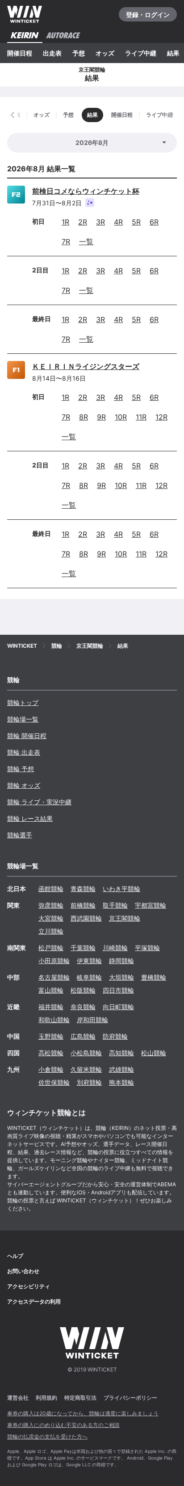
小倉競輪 (50, 1069)
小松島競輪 (86, 1053)
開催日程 (19, 53)
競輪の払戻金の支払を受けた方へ (47, 1436)
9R (101, 416)
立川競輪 (50, 931)
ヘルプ (15, 1255)
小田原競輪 (54, 960)
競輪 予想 (20, 769)
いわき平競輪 (121, 888)
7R (66, 241)
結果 (173, 53)
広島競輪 (83, 1036)
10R (121, 416)
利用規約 (46, 1397)
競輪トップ (22, 702)
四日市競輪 (118, 990)
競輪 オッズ (23, 785)
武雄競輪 (121, 1069)
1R (65, 221)
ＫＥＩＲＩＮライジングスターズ (85, 366)
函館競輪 (50, 888)
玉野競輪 (50, 1036)
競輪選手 (19, 835)
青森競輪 (83, 888)
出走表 (52, 53)
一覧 (86, 241)
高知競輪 (121, 1053)
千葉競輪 (83, 947)
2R (82, 221)
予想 (78, 53)
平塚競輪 (147, 947)
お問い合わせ (23, 1271)
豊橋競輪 (153, 977)
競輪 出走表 (23, 752)
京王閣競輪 (124, 918)
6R (154, 221)
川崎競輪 (115, 947)
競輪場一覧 (22, 719)
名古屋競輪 (54, 977)
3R (100, 221)
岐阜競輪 (89, 977)
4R (118, 221)
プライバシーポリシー (130, 1397)
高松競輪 (50, 1053)
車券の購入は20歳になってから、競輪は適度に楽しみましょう (83, 1413)
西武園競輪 (86, 918)
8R (83, 416)
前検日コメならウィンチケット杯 (85, 191)
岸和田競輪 (92, 1019)
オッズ (105, 53)
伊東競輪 (89, 960)
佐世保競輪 (54, 1082)
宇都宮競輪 (150, 905)
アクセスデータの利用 (34, 1301)
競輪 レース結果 (30, 818)
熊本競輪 (121, 1082)
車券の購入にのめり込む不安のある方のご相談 (63, 1425)
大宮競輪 (50, 918)
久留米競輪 (86, 1069)
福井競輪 (50, 1006)
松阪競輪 (83, 990)
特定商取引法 (80, 1397)
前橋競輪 (83, 905)
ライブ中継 (140, 53)
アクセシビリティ (28, 1286)
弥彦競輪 (50, 905)
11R (141, 416)
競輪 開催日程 (26, 735)
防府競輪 (115, 1036)
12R (161, 416)
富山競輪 (50, 990)
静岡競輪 (121, 960)
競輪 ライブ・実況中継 (39, 802)
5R (136, 221)
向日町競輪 (118, 1006)
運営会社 (18, 1397)
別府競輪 (89, 1082)
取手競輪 (115, 905)
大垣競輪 (121, 977)
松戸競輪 (50, 947)
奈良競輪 (83, 1006)
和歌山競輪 (54, 1019)
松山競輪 (153, 1053)
